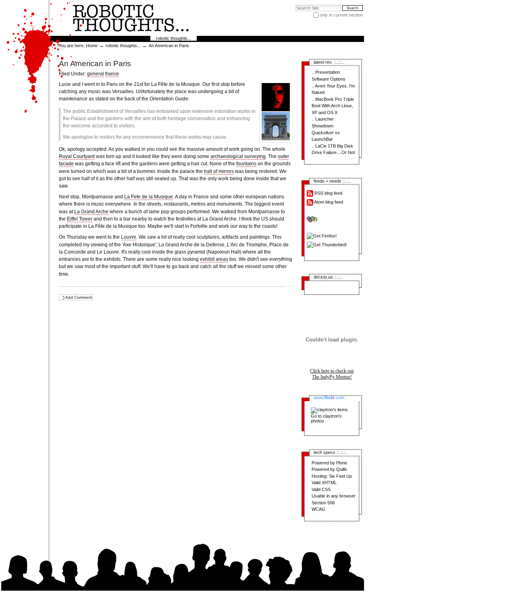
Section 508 (323, 502)
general (95, 74)
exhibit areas (214, 259)
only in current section (341, 14)
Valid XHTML (324, 482)
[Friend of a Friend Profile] (333, 219)
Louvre (128, 237)
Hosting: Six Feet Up (332, 476)
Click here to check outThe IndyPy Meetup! (332, 374)
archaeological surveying (238, 156)
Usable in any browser (334, 495)
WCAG (318, 509)
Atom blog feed (328, 202)
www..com (329, 397)
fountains (246, 163)
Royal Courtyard (77, 156)
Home (92, 45)
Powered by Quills (329, 469)
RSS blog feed (327, 193)
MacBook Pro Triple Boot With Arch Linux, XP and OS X (333, 106)
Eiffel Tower (79, 219)
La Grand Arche (91, 211)
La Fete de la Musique (148, 197)
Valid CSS (321, 489)
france (112, 74)
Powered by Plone (329, 462)
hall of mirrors (219, 171)
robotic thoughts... (173, 38)
